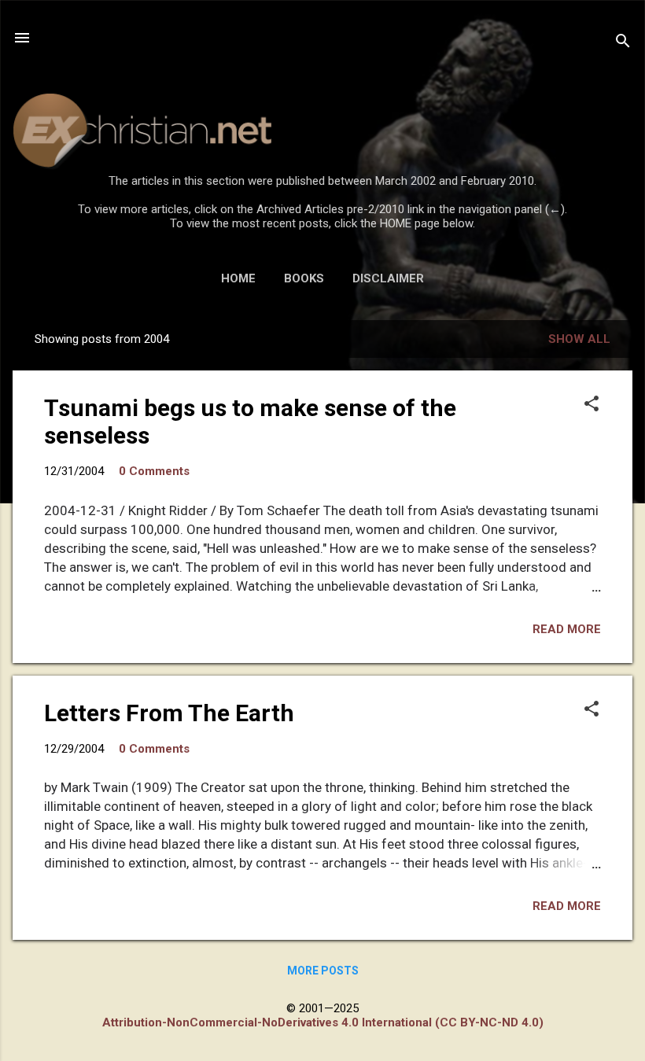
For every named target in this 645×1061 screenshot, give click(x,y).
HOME (238, 278)
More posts (323, 970)
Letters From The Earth (169, 713)
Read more (567, 629)
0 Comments (154, 471)
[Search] (623, 43)
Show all (579, 339)
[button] (591, 405)
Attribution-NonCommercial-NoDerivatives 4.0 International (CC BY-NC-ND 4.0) (323, 1022)
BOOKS (304, 278)
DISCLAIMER (388, 278)
